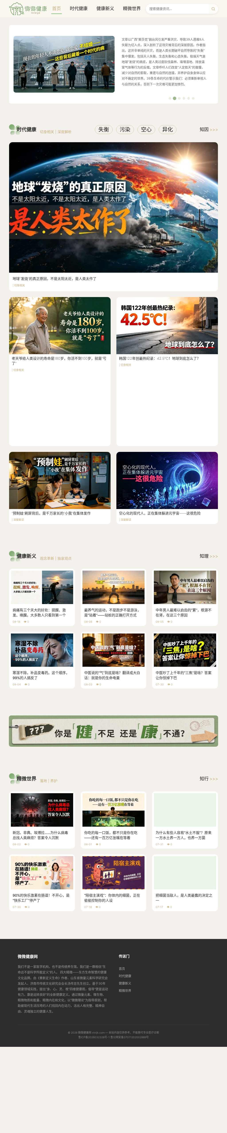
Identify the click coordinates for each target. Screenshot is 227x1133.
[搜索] (213, 9)
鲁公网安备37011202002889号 (129, 1037)
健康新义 (105, 8)
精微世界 (132, 8)
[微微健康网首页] (28, 8)
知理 (209, 556)
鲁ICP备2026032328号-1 (94, 1037)
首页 (56, 8)
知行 (209, 778)
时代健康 (79, 8)
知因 (209, 129)
